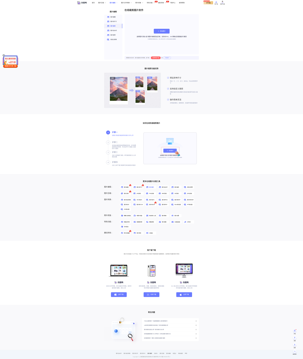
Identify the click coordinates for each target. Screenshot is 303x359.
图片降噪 (164, 215)
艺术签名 (126, 226)
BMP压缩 (164, 193)
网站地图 (180, 353)
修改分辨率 (113, 39)
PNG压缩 (151, 193)
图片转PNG (165, 199)
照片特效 (139, 233)
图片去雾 (177, 215)
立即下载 (120, 294)
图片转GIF (126, 204)
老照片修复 (139, 215)
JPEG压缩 (189, 193)
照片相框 (164, 222)
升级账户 (167, 57)
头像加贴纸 (177, 222)
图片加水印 (113, 30)
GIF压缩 (176, 193)
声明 (186, 353)
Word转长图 (178, 204)
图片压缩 (126, 193)
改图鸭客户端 (155, 57)
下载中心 (172, 3)
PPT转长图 (189, 204)
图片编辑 (113, 17)
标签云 (174, 353)
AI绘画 (151, 233)
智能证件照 (127, 222)
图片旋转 (113, 35)
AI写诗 (188, 222)
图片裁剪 (113, 26)
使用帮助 (182, 3)
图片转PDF (164, 204)
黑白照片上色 (152, 215)
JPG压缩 (139, 193)
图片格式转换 (127, 199)
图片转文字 (152, 204)
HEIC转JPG (139, 199)
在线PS (156, 353)
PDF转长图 (126, 209)
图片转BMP (177, 199)
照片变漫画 (127, 233)
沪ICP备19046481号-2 (164, 356)
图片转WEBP (190, 199)
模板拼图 (151, 222)
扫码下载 (153, 294)
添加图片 (163, 31)
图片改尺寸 (113, 21)
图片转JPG (151, 199)
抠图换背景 (139, 222)
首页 (93, 3)
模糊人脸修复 (127, 215)
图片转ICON (140, 204)
